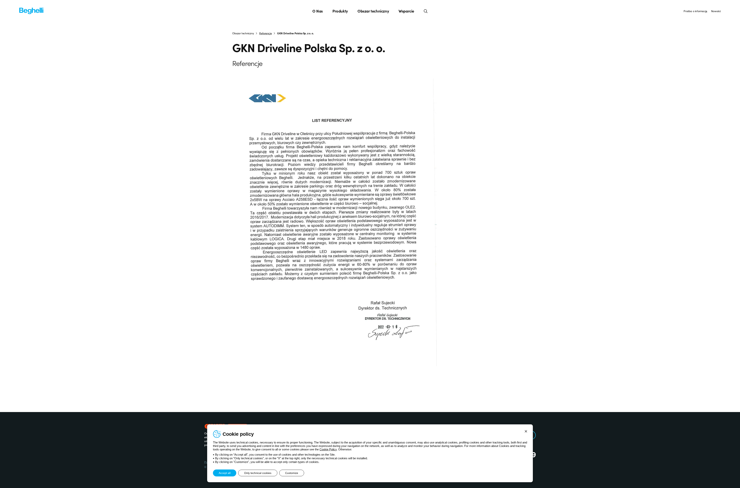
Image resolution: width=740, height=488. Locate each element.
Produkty (340, 11)
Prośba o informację (695, 11)
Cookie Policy (328, 449)
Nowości (716, 11)
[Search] (426, 11)
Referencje (265, 33)
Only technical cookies (257, 473)
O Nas (317, 11)
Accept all (224, 473)
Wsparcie (406, 11)
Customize (291, 473)
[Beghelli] (31, 10)
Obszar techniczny (373, 11)
